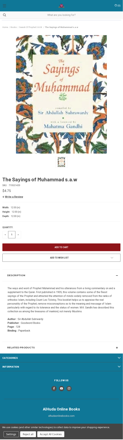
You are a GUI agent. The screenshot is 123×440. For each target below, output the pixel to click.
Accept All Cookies (51, 434)
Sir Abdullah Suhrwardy (30, 319)
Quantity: (7, 227)
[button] (12, 196)
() (118, 5)
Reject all (28, 434)
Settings (11, 434)
